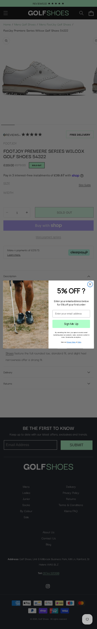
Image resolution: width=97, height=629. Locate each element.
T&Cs (79, 342)
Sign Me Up (71, 324)
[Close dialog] (90, 284)
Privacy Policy (71, 342)
